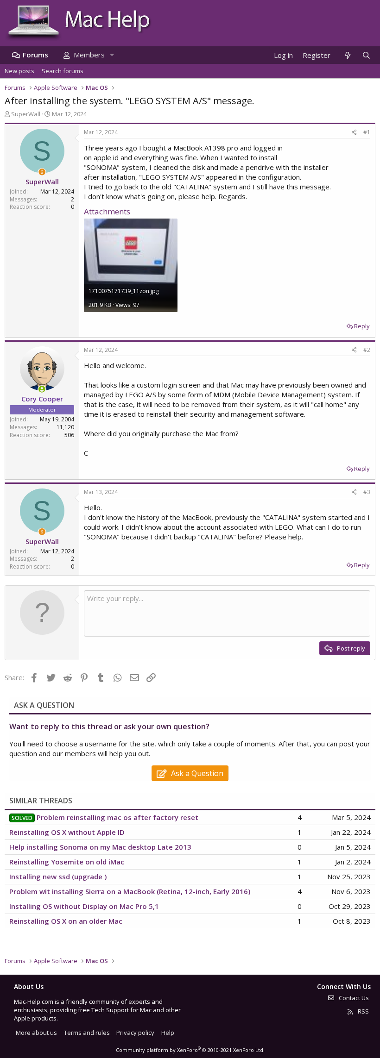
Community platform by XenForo (190, 1049)
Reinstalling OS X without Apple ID (67, 832)
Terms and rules (87, 1032)
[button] (111, 54)
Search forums (62, 71)
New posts (19, 71)
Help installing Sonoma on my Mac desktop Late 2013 (100, 846)
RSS (362, 1011)
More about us (36, 1032)
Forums (35, 54)
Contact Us (353, 998)
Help (167, 1032)
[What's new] (347, 55)
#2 (366, 350)
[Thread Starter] (42, 172)
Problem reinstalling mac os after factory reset (117, 817)
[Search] (366, 55)
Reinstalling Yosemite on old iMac (66, 861)
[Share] (354, 132)
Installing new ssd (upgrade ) (58, 876)
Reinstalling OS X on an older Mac (65, 921)
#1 (366, 132)
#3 (366, 492)
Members (89, 54)
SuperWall (25, 114)
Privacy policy (135, 1032)
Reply (362, 326)
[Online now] (42, 389)
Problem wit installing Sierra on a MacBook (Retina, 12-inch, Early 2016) (129, 891)
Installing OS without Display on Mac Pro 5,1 (84, 906)
